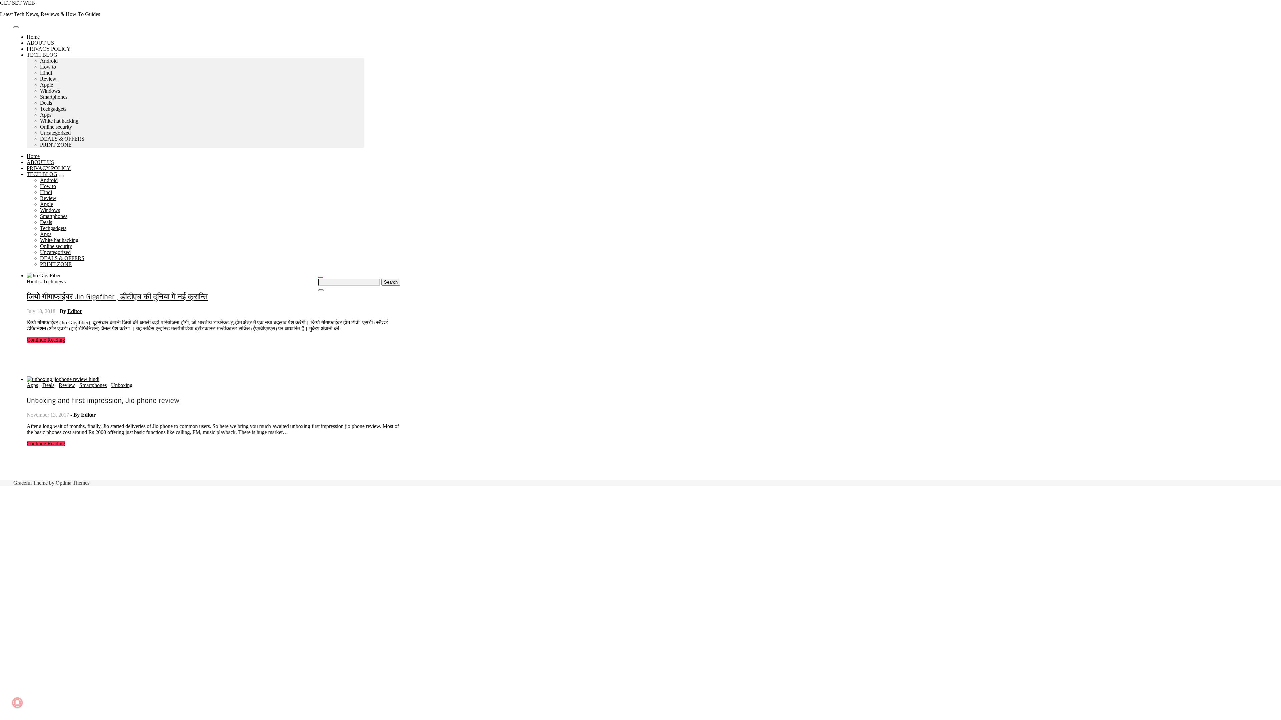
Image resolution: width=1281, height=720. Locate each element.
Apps (45, 115)
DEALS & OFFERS (62, 139)
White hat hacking (59, 121)
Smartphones (53, 97)
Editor (74, 311)
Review (48, 79)
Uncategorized (55, 133)
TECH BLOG (42, 55)
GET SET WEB (17, 3)
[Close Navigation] (321, 290)
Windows (50, 91)
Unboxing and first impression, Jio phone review (103, 400)
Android (49, 61)
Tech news (54, 281)
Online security (56, 127)
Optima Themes (72, 483)
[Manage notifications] (17, 702)
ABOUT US (40, 43)
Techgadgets (53, 109)
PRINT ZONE (56, 145)
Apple (46, 85)
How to (48, 67)
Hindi (46, 73)
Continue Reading (46, 340)
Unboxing (121, 385)
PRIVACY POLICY (49, 49)
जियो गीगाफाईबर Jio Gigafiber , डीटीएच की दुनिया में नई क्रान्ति (117, 296)
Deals (46, 103)
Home (33, 37)
